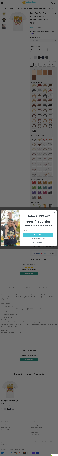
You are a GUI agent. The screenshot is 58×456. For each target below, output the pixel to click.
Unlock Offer (38, 235)
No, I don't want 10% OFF (38, 242)
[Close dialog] (55, 212)
